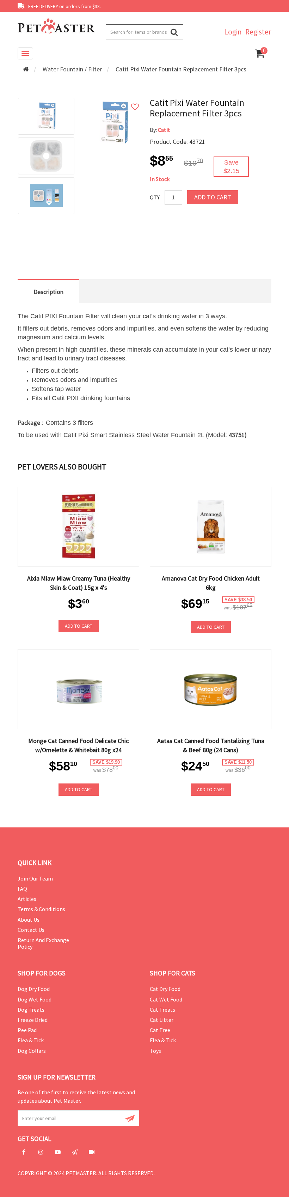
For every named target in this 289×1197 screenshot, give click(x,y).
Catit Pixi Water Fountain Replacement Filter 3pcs (181, 69)
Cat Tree (160, 1029)
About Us (28, 919)
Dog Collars (32, 1050)
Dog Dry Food (34, 988)
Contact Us (31, 929)
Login (233, 32)
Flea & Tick (31, 1040)
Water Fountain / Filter (72, 69)
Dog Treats (31, 1009)
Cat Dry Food (165, 988)
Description (48, 292)
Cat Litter (161, 1019)
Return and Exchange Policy (43, 943)
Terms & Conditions (41, 909)
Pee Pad (27, 1029)
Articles (27, 898)
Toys (155, 1050)
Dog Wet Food (34, 999)
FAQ (22, 888)
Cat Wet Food (166, 999)
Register (258, 32)
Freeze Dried (33, 1019)
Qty (155, 197)
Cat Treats (162, 1009)
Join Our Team (35, 878)
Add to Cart (212, 197)
